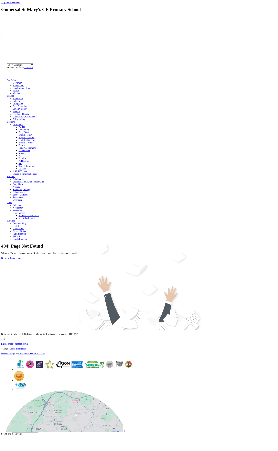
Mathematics (24, 150)
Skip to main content (10, 2)
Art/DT (22, 127)
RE (20, 163)
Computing (24, 129)
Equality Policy (20, 109)
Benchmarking (19, 223)
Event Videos (19, 213)
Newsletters (18, 207)
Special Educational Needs (25, 174)
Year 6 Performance (28, 218)
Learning (11, 122)
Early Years (24, 132)
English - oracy (25, 135)
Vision (16, 90)
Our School (12, 80)
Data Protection (20, 106)
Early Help (18, 184)
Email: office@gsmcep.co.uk (14, 344)
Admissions (18, 179)
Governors (17, 83)
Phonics (22, 158)
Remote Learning (26, 166)
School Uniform (20, 194)
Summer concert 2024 (29, 215)
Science (22, 168)
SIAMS (16, 236)
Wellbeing (17, 200)
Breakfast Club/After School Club (28, 181)
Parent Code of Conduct (24, 116)
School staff (18, 85)
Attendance (18, 98)
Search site (6, 433)
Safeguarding (19, 119)
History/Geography (27, 148)
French (22, 145)
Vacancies (17, 210)
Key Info (11, 220)
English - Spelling (27, 140)
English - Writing (26, 142)
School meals (19, 192)
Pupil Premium (19, 234)
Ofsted (16, 226)
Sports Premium (20, 239)
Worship (16, 93)
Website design (8, 353)
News (9, 202)
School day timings (21, 189)
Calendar (17, 205)
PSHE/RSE (24, 161)
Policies (10, 96)
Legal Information (18, 348)
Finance (16, 111)
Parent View (18, 228)
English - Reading (27, 137)
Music (21, 153)
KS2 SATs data (20, 171)
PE (20, 155)
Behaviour (17, 101)
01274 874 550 (12, 339)
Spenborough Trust (21, 88)
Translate (28, 67)
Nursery (16, 187)
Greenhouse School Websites (31, 353)
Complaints (18, 103)
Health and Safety (21, 114)
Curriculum (18, 124)
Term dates (18, 197)
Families (11, 176)
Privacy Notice (19, 231)
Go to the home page (10, 258)
